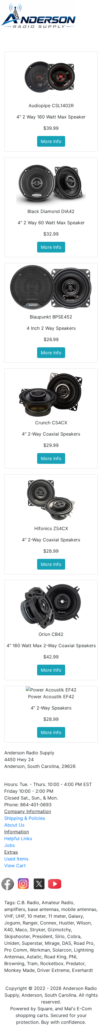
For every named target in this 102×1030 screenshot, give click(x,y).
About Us (14, 825)
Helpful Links (18, 838)
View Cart (15, 865)
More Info (51, 141)
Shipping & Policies (24, 818)
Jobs (9, 845)
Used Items (16, 859)
